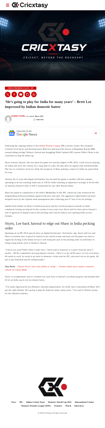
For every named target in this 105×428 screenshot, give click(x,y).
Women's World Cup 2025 (60, 402)
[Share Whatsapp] (34, 94)
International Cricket (84, 402)
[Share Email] (21, 94)
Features (58, 406)
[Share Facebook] (14, 94)
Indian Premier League (49, 146)
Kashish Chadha (18, 116)
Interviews (79, 406)
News (13, 402)
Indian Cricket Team (35, 402)
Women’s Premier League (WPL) (36, 406)
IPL (21, 402)
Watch (68, 406)
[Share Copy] (27, 94)
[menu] (7, 5)
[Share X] (7, 94)
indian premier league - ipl (21, 88)
